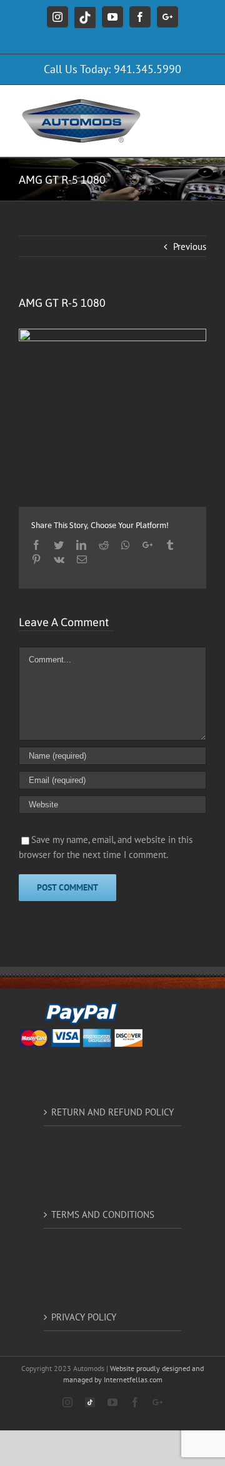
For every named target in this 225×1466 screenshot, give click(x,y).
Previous (189, 246)
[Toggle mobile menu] (199, 104)
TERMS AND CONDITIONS (102, 1214)
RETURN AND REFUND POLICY (112, 1112)
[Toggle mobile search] (174, 104)
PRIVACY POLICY (83, 1317)
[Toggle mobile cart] (200, 117)
